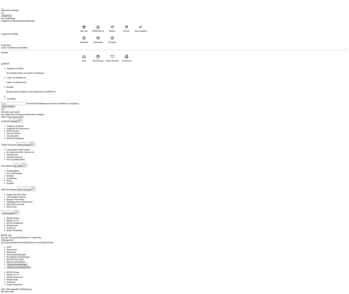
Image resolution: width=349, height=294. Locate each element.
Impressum (11, 252)
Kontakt (10, 183)
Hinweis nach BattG (15, 259)
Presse (9, 181)
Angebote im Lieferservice (18, 128)
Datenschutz (12, 249)
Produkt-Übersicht (14, 157)
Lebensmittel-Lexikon (16, 197)
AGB (9, 247)
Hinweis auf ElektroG (16, 262)
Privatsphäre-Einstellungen (18, 257)
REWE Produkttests (15, 138)
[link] (177, 70)
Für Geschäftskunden (16, 159)
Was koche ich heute (15, 204)
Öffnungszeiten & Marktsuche (20, 202)
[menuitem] (84, 28)
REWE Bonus (13, 131)
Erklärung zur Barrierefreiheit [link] (19, 267)
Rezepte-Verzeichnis (15, 199)
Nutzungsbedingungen (16, 254)
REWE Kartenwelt (15, 223)
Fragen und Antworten (16, 194)
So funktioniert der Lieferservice (20, 152)
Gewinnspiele (12, 136)
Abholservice (12, 154)
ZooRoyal (11, 228)
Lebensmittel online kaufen (18, 150)
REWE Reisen (13, 218)
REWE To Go (13, 220)
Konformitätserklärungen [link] (17, 265)
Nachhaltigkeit (13, 171)
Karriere (10, 176)
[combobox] (13, 103)
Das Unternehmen (14, 173)
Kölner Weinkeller (14, 230)
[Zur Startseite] (10, 5)
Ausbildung (12, 178)
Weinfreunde (12, 225)
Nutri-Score (12, 207)
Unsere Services (13, 133)
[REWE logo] (5, 64)
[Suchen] (80, 104)
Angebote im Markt (15, 126)
